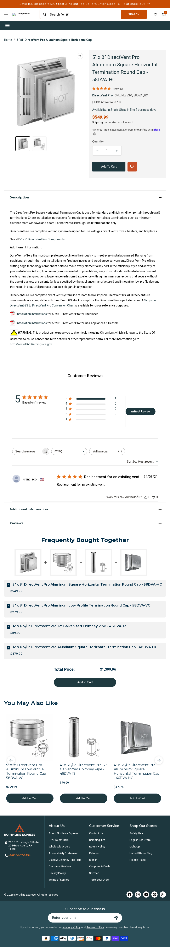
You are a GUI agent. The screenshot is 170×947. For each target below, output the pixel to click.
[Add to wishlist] (155, 14)
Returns (93, 853)
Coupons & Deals (99, 866)
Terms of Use (95, 927)
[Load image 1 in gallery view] (23, 143)
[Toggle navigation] (7, 25)
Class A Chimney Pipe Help (65, 859)
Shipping (97, 122)
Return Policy (97, 846)
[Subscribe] (116, 918)
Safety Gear (137, 833)
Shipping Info (97, 839)
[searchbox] (26, 451)
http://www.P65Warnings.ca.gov (31, 344)
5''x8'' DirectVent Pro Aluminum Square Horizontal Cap (54, 39)
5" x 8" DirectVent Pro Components (42, 239)
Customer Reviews (60, 866)
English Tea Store (140, 839)
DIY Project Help (59, 839)
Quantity (98, 141)
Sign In (93, 859)
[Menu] (6, 14)
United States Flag (141, 853)
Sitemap (94, 873)
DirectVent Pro (102, 95)
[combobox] (84, 14)
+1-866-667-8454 (19, 855)
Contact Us (96, 833)
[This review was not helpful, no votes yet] (153, 497)
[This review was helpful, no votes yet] (145, 497)
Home (8, 39)
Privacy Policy (57, 873)
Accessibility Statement (63, 853)
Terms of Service (59, 879)
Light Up (135, 846)
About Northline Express (63, 833)
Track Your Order (99, 879)
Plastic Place (138, 859)
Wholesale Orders (59, 846)
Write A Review (140, 411)
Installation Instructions (32, 314)
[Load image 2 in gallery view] (39, 143)
